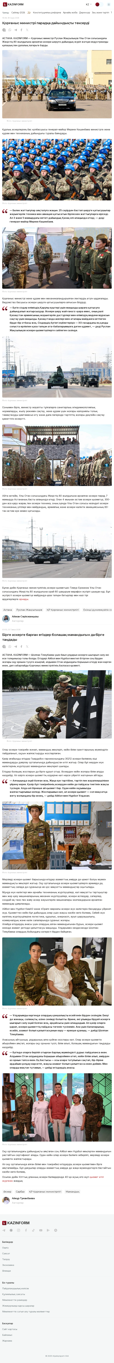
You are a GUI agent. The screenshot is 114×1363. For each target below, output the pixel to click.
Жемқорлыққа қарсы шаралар (18, 1305)
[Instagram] (4, 30)
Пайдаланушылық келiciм (15, 1288)
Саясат (6, 1253)
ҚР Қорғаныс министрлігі (63, 609)
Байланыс (7, 1335)
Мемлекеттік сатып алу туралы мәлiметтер (26, 1311)
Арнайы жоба (70, 12)
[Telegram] (15, 30)
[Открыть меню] (109, 4)
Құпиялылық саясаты (13, 1294)
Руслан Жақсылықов (29, 609)
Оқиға (5, 1247)
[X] (27, 30)
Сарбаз (20, 1191)
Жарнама (7, 1340)
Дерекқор (84, 12)
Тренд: (5, 12)
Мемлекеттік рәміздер (14, 1300)
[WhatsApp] (10, 30)
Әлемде (6, 1270)
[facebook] (25, 1230)
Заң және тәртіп (100, 12)
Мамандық (72, 1191)
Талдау (6, 1259)
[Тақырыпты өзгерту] (99, 4)
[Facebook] (21, 30)
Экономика (8, 1265)
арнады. (24, 599)
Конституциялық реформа (47, 12)
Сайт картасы (9, 1329)
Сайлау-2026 (18, 12)
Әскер (7, 1191)
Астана (7, 609)
